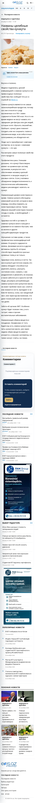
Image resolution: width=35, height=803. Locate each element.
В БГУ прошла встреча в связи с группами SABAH (14, 457)
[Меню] (3, 3)
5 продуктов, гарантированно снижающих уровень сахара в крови (25, 749)
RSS (2, 794)
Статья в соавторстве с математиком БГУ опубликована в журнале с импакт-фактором (18, 673)
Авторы (4, 788)
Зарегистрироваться (13, 405)
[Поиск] (27, 3)
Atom (7, 794)
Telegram (16, 67)
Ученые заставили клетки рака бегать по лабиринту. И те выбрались (16, 537)
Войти (8, 400)
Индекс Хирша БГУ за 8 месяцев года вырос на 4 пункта (17, 640)
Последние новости (8, 779)
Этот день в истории (8, 791)
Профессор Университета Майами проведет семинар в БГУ (15, 448)
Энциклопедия (7, 8)
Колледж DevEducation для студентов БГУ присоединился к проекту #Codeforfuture (17, 650)
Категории (5, 785)
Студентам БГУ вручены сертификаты (16, 562)
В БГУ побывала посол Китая (16, 631)
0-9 (17, 8)
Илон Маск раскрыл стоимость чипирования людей (14, 528)
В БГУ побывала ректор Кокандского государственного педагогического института (16, 438)
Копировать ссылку (23, 33)
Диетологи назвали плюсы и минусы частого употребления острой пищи (8, 749)
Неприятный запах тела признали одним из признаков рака (15, 555)
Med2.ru (14, 100)
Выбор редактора (7, 782)
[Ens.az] (17, 3)
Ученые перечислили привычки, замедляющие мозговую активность (24, 716)
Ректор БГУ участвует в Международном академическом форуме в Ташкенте (17, 662)
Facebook (10, 67)
